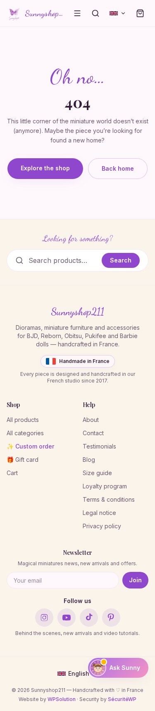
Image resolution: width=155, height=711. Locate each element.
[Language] (117, 13)
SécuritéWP (122, 699)
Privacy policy (102, 526)
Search (120, 260)
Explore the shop (45, 168)
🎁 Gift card (22, 459)
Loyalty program (105, 486)
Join (135, 580)
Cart (12, 472)
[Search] (95, 13)
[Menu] (77, 13)
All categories (25, 432)
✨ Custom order (30, 446)
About (91, 419)
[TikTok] (89, 617)
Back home (118, 168)
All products (23, 419)
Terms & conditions (109, 499)
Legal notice (99, 512)
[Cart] (140, 13)
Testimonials (99, 446)
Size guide (97, 472)
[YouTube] (66, 617)
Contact (93, 432)
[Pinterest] (111, 617)
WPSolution (62, 699)
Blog (89, 459)
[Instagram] (44, 617)
